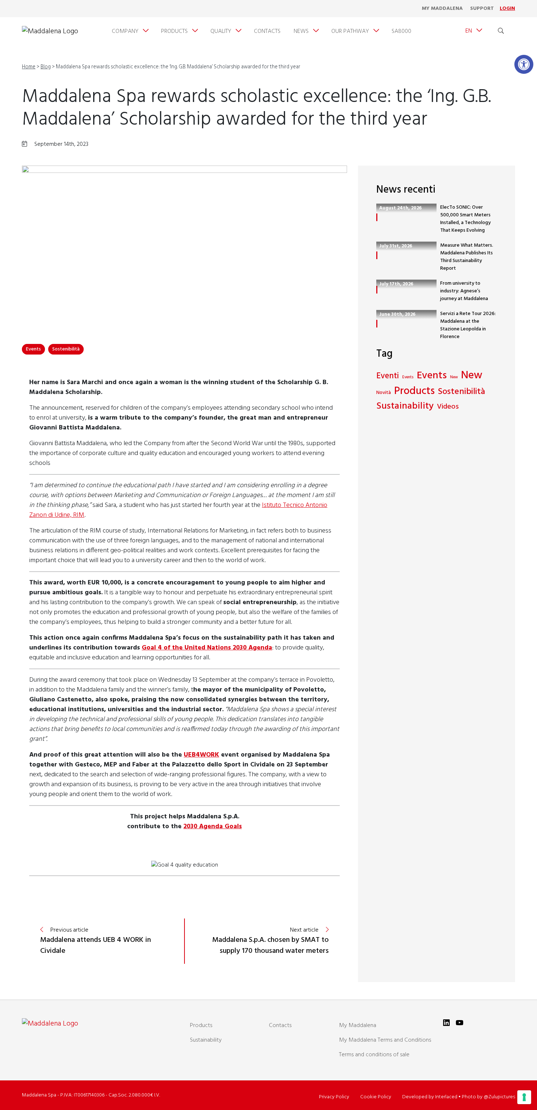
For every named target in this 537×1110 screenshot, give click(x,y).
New (454, 377)
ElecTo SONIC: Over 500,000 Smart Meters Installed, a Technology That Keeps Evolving (465, 219)
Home (28, 67)
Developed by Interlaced (429, 1097)
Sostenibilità (66, 349)
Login (507, 8)
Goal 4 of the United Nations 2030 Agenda (207, 648)
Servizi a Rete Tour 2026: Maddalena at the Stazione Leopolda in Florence (468, 325)
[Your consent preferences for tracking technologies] (524, 1097)
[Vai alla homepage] (50, 31)
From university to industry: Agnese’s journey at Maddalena (464, 291)
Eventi (387, 376)
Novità (383, 393)
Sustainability (405, 406)
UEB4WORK (201, 755)
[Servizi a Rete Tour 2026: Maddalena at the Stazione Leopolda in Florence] (376, 323)
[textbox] (184, 821)
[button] (523, 64)
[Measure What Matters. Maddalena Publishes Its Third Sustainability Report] (376, 255)
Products (414, 391)
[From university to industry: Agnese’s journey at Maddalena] (376, 289)
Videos (448, 406)
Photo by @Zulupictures (488, 1097)
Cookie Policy (375, 1097)
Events (33, 349)
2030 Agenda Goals (212, 826)
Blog (46, 67)
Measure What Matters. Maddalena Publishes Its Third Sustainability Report (466, 257)
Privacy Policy (334, 1097)
